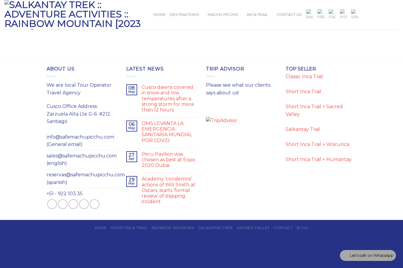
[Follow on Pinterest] (94, 204)
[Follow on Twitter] (73, 204)
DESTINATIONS (184, 14)
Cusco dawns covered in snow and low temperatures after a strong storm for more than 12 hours (168, 98)
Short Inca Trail (303, 91)
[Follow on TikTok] (379, 14)
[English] (309, 14)
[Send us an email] (387, 14)
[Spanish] (354, 14)
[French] (321, 14)
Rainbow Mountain (173, 228)
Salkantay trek (215, 228)
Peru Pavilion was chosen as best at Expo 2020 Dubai (168, 159)
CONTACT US (289, 14)
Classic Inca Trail (304, 76)
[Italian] (332, 14)
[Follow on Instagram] (371, 14)
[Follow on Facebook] (363, 14)
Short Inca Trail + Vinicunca (317, 144)
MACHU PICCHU (223, 14)
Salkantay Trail (303, 129)
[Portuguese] (343, 14)
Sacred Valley (253, 228)
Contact (283, 228)
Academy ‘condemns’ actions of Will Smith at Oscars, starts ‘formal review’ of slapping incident (168, 190)
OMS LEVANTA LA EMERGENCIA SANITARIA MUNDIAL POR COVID (167, 132)
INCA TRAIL (257, 14)
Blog (302, 228)
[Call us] (394, 14)
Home (159, 14)
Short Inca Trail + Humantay (319, 159)
